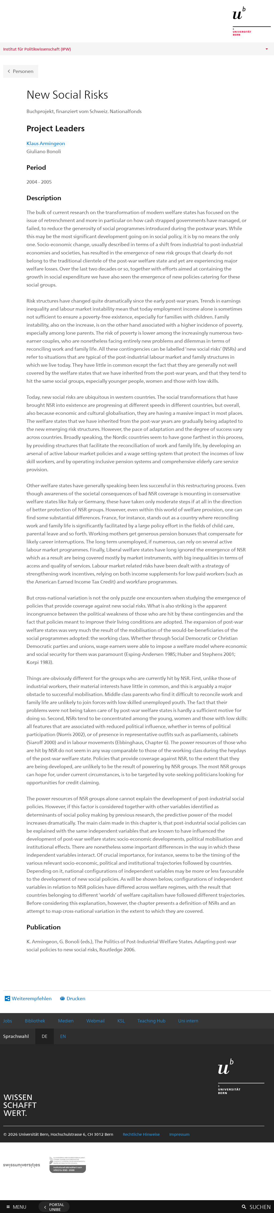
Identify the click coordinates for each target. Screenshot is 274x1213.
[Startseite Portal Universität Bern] (252, 21)
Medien (66, 1020)
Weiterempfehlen (32, 998)
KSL (121, 1020)
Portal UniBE (56, 1207)
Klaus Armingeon (45, 143)
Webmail (95, 1020)
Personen (23, 70)
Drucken (76, 998)
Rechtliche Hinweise (141, 1134)
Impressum (179, 1134)
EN (63, 1036)
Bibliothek (35, 1020)
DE (44, 1036)
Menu (19, 1206)
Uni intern (188, 1020)
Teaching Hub (151, 1020)
